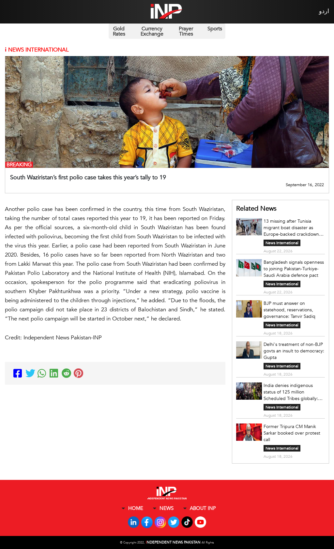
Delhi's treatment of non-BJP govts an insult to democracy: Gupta (294, 351)
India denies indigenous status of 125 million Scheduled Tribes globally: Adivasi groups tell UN (291, 392)
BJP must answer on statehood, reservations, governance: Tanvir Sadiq (289, 309)
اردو (324, 11)
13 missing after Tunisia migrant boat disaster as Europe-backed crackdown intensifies (291, 228)
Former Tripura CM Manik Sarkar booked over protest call (292, 433)
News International (282, 242)
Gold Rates (119, 31)
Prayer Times (186, 31)
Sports (214, 28)
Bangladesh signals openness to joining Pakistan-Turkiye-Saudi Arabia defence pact (294, 268)
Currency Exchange (152, 31)
